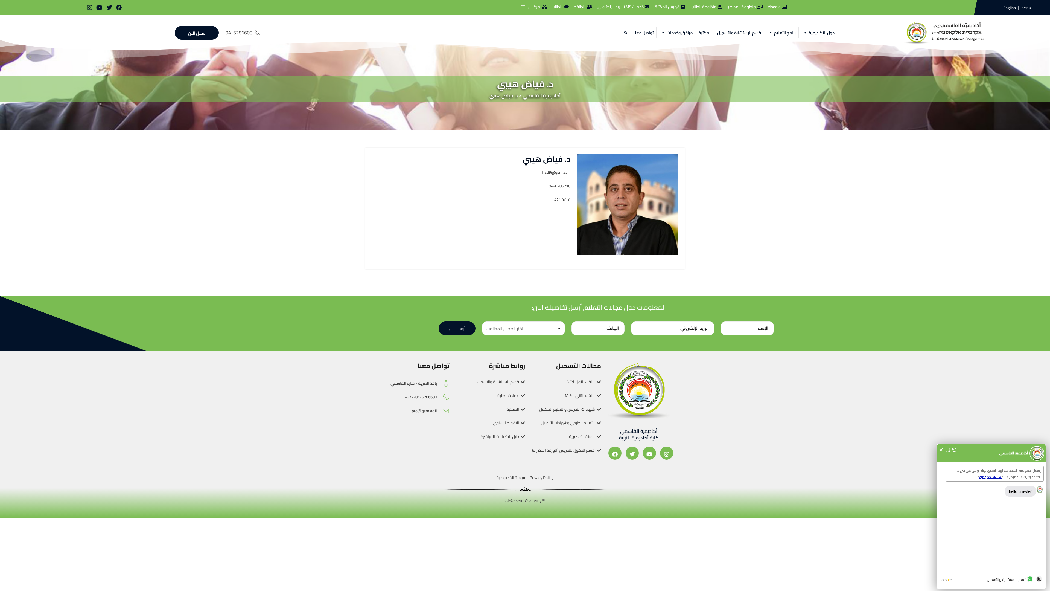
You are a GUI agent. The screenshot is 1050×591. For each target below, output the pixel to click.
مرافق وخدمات (680, 33)
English (1009, 8)
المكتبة (705, 33)
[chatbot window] (991, 516)
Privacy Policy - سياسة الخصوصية (525, 478)
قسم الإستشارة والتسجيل (739, 33)
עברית (1026, 8)
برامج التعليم (785, 33)
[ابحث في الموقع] (625, 32)
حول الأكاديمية (822, 33)
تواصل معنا (644, 33)
